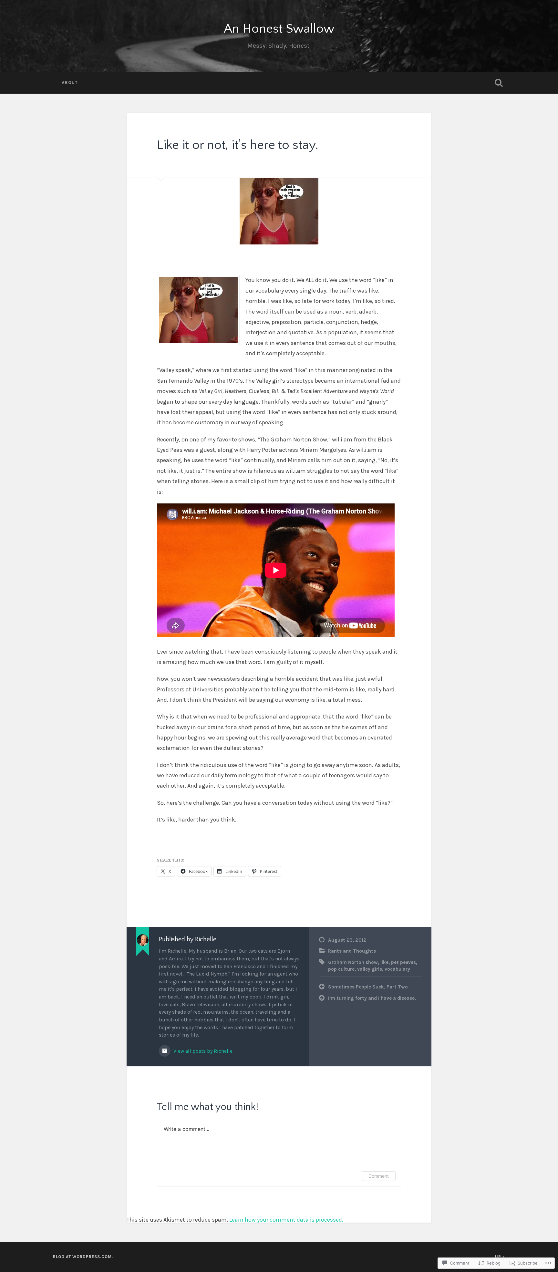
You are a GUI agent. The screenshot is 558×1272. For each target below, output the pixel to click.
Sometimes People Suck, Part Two (368, 987)
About (70, 82)
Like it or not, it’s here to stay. (237, 145)
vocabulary (397, 969)
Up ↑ (500, 1256)
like (384, 962)
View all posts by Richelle (202, 1051)
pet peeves (403, 962)
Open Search (498, 83)
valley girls (369, 969)
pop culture (341, 969)
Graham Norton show (353, 962)
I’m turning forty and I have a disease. (372, 998)
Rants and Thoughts (352, 951)
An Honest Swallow (279, 29)
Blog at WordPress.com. (83, 1256)
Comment (378, 1176)
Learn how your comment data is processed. (286, 1219)
